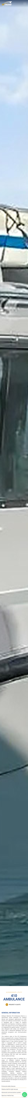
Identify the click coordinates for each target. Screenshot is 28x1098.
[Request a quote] (7, 1004)
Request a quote (15, 1004)
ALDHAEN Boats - (14, 992)
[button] (24, 1094)
